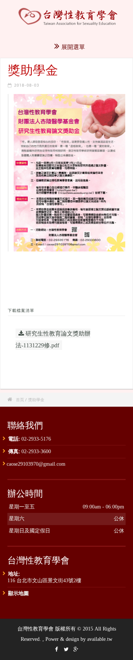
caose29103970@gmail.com (36, 464)
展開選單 (73, 47)
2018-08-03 (26, 85)
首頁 (20, 399)
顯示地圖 (18, 593)
